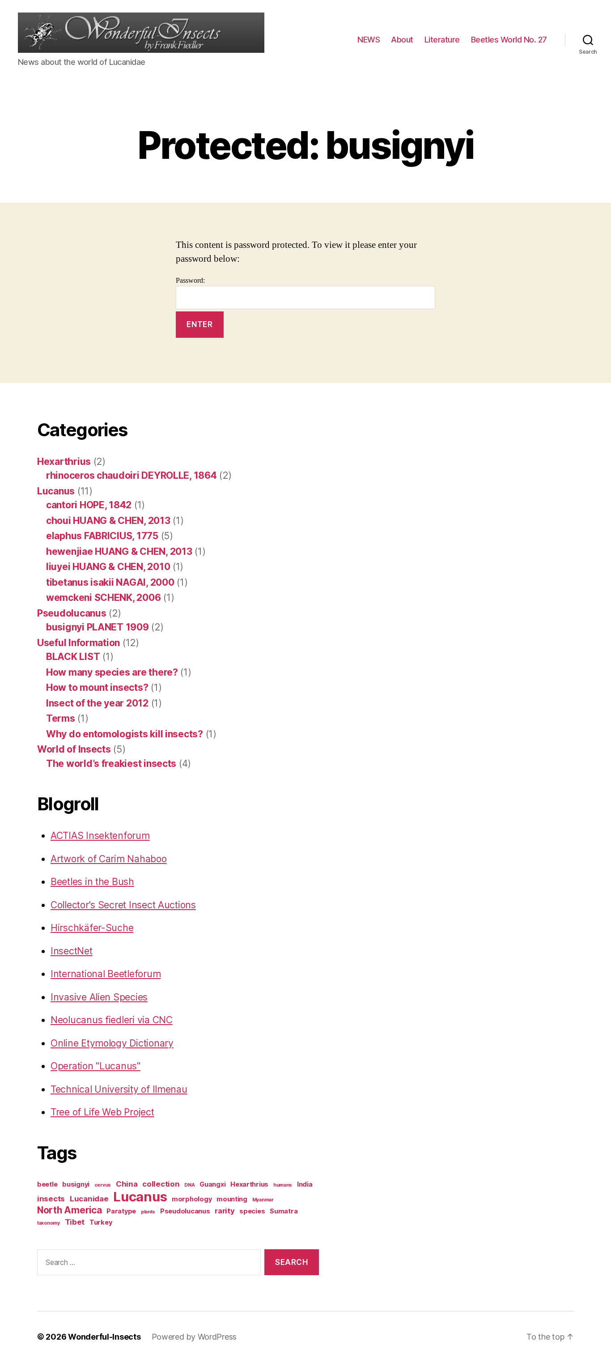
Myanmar (263, 1200)
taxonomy (48, 1223)
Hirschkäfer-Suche (92, 927)
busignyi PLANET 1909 (97, 627)
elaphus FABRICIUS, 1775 (102, 535)
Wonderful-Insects (104, 1336)
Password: (190, 280)
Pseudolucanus (71, 613)
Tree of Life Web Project (102, 1112)
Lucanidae (89, 1198)
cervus (102, 1185)
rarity (224, 1210)
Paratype (121, 1211)
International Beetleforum (106, 973)
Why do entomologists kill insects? (124, 734)
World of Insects (74, 749)
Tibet (75, 1221)
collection (160, 1183)
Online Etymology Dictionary (112, 1043)
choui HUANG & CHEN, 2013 (108, 520)
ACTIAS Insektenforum (100, 835)
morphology (192, 1199)
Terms (60, 718)
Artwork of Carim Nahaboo (109, 858)
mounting (231, 1199)
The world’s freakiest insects (111, 763)
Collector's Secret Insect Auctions (123, 905)
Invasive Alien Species (99, 997)
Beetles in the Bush (92, 881)
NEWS (368, 39)
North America (69, 1210)
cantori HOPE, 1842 (89, 505)
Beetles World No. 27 (509, 39)
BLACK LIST (73, 656)
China (127, 1183)
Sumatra (283, 1211)
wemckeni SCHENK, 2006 (103, 597)
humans (282, 1185)
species (252, 1211)
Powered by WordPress (194, 1336)
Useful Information (78, 642)
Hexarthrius (64, 461)
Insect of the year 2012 (97, 703)
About (402, 39)
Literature (442, 39)
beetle (47, 1184)
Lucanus (56, 491)
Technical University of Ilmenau (119, 1089)
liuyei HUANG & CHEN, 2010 (108, 566)
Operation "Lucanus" (95, 1066)
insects (51, 1198)
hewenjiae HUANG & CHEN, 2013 (119, 551)
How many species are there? (112, 672)
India (305, 1184)
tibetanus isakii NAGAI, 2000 (110, 582)
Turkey (100, 1222)
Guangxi (212, 1184)
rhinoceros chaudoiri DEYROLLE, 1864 (131, 475)
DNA (189, 1185)
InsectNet (72, 951)
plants (148, 1212)
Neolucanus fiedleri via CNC (112, 1020)
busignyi (75, 1184)
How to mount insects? (97, 687)
